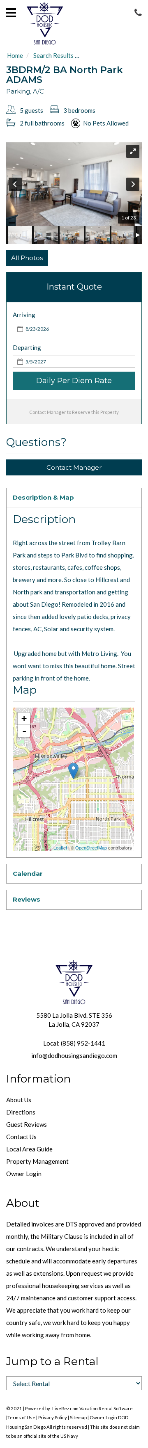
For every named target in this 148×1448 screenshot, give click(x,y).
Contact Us (21, 1136)
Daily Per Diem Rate (74, 380)
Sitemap (78, 1417)
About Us (18, 1099)
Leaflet (60, 847)
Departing (27, 347)
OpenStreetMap (91, 847)
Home (15, 55)
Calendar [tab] (28, 873)
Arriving (24, 314)
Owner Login (24, 1173)
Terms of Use (21, 1417)
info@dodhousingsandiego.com (74, 1055)
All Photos (27, 258)
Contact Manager (74, 467)
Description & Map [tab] (43, 497)
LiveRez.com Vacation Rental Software (92, 1408)
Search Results (53, 55)
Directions (20, 1112)
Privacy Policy (52, 1417)
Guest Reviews (26, 1124)
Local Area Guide (29, 1149)
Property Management (37, 1161)
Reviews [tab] (26, 899)
